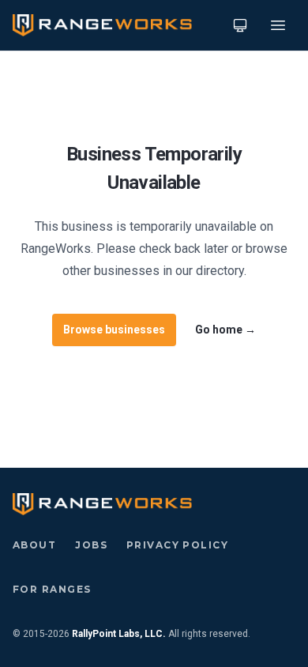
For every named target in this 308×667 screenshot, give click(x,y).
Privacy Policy (177, 545)
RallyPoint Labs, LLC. (119, 633)
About (34, 545)
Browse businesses (114, 329)
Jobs (91, 545)
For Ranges (52, 589)
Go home (225, 329)
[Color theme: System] (240, 25)
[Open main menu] (278, 25)
